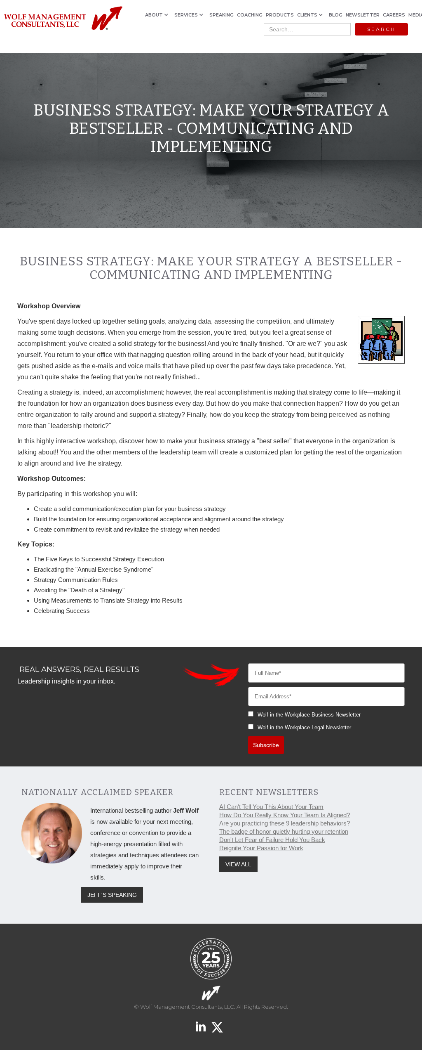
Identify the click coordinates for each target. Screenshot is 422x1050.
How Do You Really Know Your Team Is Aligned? (284, 814)
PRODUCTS (280, 15)
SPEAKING (221, 15)
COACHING (250, 15)
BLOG (335, 15)
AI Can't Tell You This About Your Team (271, 806)
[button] (158, 15)
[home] (63, 18)
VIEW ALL (238, 864)
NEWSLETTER (363, 15)
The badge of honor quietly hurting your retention (283, 831)
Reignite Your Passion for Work (261, 847)
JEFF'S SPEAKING (112, 895)
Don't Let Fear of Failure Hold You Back (272, 839)
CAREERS (394, 15)
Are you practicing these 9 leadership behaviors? (284, 823)
